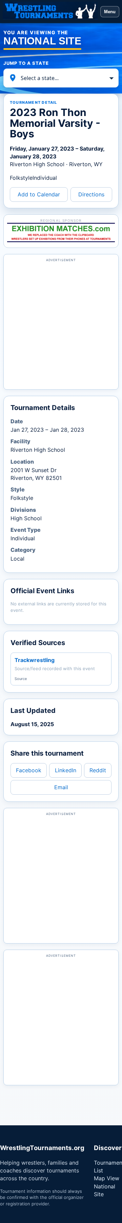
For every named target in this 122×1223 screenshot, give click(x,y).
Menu (110, 11)
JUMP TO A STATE (26, 63)
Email (61, 787)
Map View (106, 1178)
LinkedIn (65, 770)
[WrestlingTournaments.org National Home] (50, 11)
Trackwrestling (35, 660)
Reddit (97, 770)
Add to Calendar (39, 194)
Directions (91, 194)
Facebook (28, 770)
